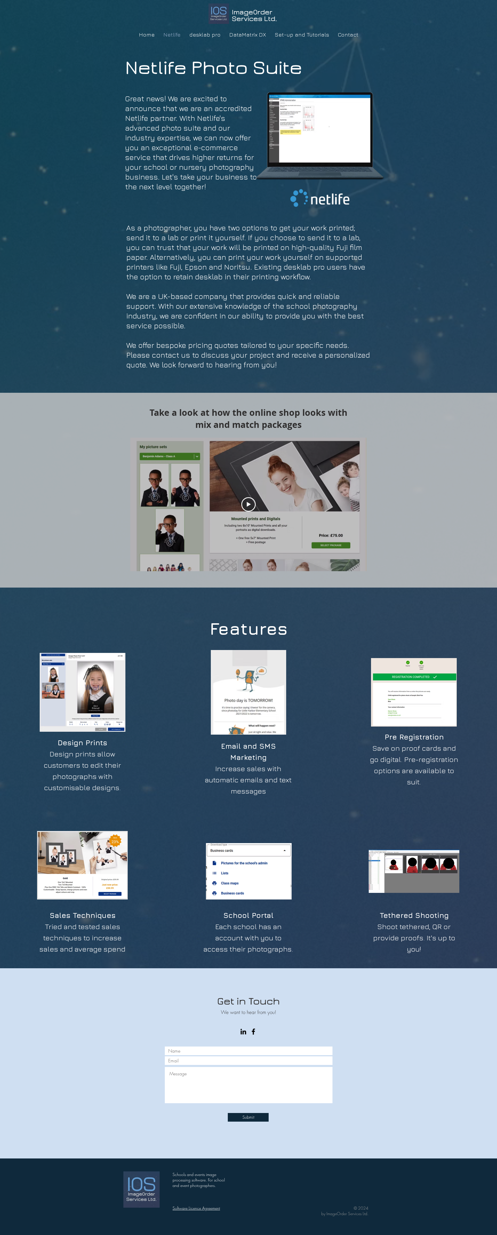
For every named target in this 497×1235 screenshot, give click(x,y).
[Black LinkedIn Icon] (243, 1032)
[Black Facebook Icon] (253, 1032)
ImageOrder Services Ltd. (254, 15)
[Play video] (248, 504)
